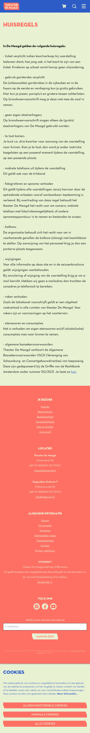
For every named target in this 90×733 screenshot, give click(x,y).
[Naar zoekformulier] (74, 6)
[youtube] (53, 606)
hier (73, 371)
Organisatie (45, 525)
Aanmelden (45, 636)
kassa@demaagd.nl (45, 470)
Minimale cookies (45, 714)
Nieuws (45, 520)
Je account (45, 432)
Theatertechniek (45, 540)
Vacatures (45, 530)
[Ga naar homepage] (11, 6)
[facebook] (45, 606)
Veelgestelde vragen (45, 535)
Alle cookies (45, 724)
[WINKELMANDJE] (64, 6)
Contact (45, 546)
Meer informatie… (67, 694)
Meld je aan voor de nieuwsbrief (45, 620)
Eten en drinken (45, 427)
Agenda (45, 407)
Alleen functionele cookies (45, 705)
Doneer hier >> (45, 582)
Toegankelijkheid (45, 422)
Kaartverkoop (45, 412)
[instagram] (36, 606)
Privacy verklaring (45, 551)
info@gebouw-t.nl (45, 497)
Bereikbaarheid (45, 417)
